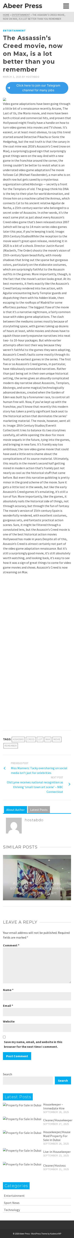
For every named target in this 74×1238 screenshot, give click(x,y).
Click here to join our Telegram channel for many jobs (38, 88)
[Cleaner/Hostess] (22, 1164)
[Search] (57, 6)
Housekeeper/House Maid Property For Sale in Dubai (56, 1136)
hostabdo (32, 76)
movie (56, 739)
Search (7, 1074)
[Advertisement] (37, 616)
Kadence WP (55, 1233)
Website (9, 1021)
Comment (11, 945)
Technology (12, 1210)
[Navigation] (66, 6)
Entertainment (14, 30)
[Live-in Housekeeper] (22, 1150)
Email (8, 1006)
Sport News (12, 1203)
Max (48, 739)
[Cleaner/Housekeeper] (22, 1118)
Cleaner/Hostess (54, 1165)
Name (8, 990)
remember (11, 745)
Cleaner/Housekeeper (57, 1120)
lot (40, 739)
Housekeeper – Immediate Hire (54, 1106)
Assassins (18, 739)
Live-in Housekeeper (57, 1152)
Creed (31, 739)
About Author (15, 810)
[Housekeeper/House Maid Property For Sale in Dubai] (22, 1132)
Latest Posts (39, 810)
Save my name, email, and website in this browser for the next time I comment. (33, 1044)
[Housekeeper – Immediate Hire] (22, 1104)
